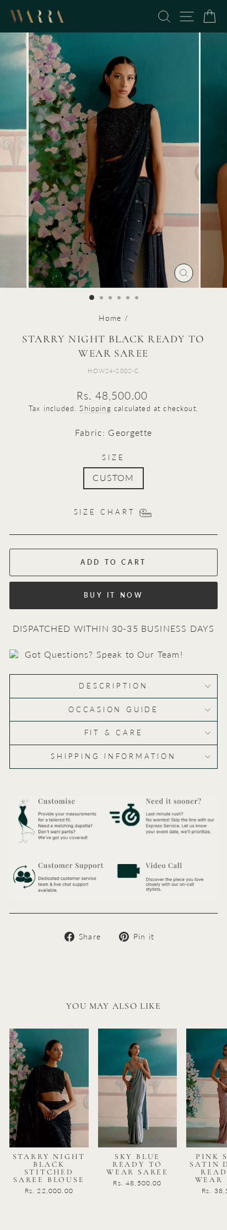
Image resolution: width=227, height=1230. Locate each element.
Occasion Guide (113, 710)
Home (110, 317)
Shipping (95, 408)
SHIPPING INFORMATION (113, 756)
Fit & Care (113, 733)
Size (113, 457)
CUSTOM (113, 478)
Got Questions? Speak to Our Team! (104, 654)
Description (113, 686)
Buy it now (114, 595)
